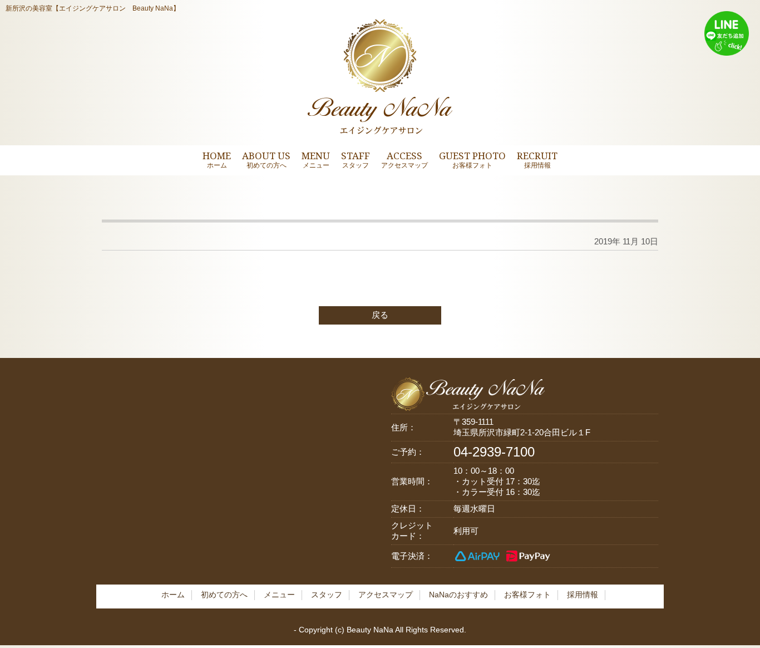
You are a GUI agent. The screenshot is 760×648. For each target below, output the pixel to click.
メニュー (279, 594)
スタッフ (326, 594)
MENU (316, 159)
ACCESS (404, 159)
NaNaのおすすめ (458, 594)
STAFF (355, 159)
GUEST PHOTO (472, 159)
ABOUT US (266, 159)
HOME (217, 159)
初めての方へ (224, 594)
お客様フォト (527, 594)
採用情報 (582, 594)
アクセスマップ (385, 594)
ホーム (173, 594)
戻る (380, 315)
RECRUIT (537, 159)
